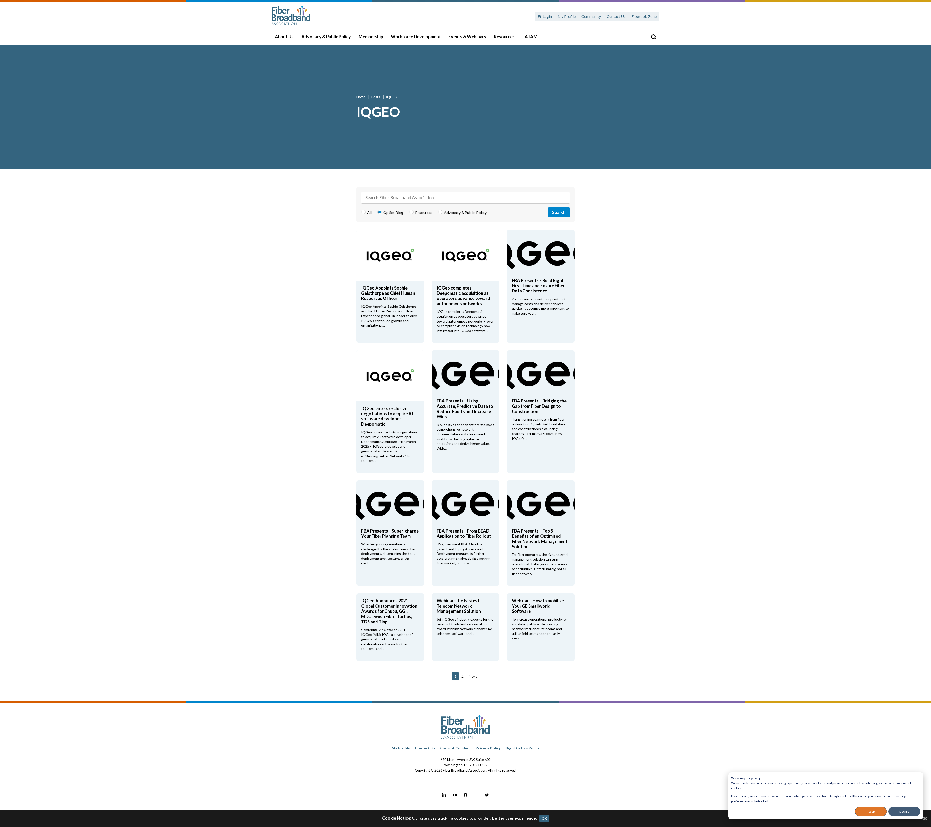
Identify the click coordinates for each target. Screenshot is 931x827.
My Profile (567, 16)
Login (547, 16)
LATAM (530, 36)
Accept (871, 811)
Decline (904, 811)
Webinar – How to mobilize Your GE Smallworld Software (538, 606)
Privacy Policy (488, 748)
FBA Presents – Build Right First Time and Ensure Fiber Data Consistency (538, 285)
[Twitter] (486, 795)
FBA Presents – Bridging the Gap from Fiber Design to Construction (539, 406)
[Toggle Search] (653, 37)
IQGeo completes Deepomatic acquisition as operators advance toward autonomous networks (463, 295)
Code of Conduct (455, 748)
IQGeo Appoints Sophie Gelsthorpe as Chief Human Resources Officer (388, 293)
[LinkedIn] (444, 795)
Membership (371, 36)
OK (544, 818)
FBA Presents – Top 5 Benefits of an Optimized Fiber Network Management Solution (540, 538)
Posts (376, 97)
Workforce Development (416, 36)
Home (361, 97)
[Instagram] (476, 795)
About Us (284, 36)
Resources (504, 36)
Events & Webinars (467, 36)
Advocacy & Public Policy (326, 36)
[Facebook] (465, 795)
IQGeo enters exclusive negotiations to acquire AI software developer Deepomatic (387, 416)
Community (591, 16)
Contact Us (616, 16)
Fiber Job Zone (644, 16)
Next (472, 676)
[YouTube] (454, 795)
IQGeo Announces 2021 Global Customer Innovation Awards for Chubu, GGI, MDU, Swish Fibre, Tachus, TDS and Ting (389, 611)
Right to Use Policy (522, 748)
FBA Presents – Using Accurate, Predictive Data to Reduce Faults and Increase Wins (465, 408)
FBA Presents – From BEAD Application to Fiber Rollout (464, 533)
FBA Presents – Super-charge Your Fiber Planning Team (390, 533)
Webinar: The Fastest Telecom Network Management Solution (459, 606)
